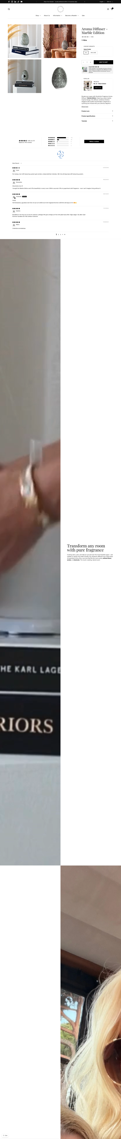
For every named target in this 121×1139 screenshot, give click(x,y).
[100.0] (60, 154)
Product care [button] (85, 111)
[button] (9, 9)
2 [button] (58, 234)
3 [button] (60, 234)
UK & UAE (93, 52)
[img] (16, 168)
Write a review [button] (94, 141)
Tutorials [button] (84, 121)
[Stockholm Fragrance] (60, 9)
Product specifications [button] (88, 116)
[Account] (108, 9)
